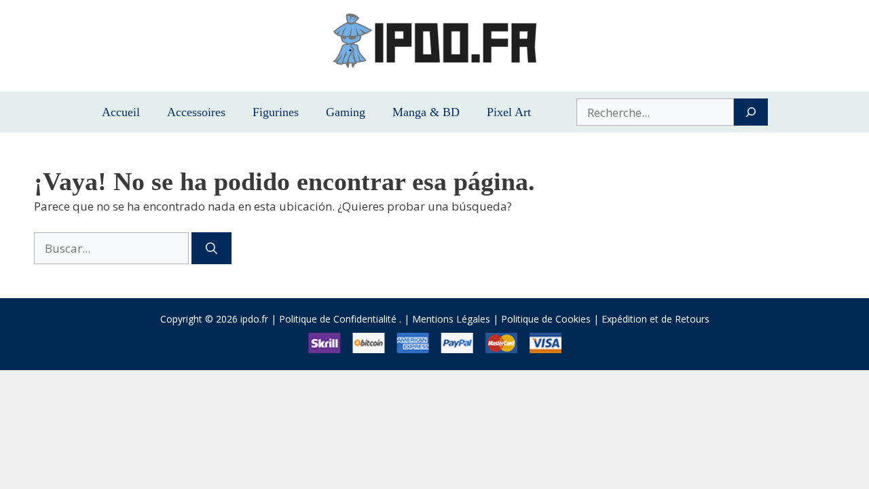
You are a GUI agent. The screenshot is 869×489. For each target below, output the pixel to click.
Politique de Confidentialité (337, 318)
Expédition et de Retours (655, 318)
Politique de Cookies (546, 318)
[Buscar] (211, 248)
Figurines (276, 112)
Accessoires (196, 112)
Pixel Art (509, 112)
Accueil (121, 112)
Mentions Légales (451, 318)
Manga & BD (426, 112)
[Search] (750, 112)
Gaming (345, 112)
